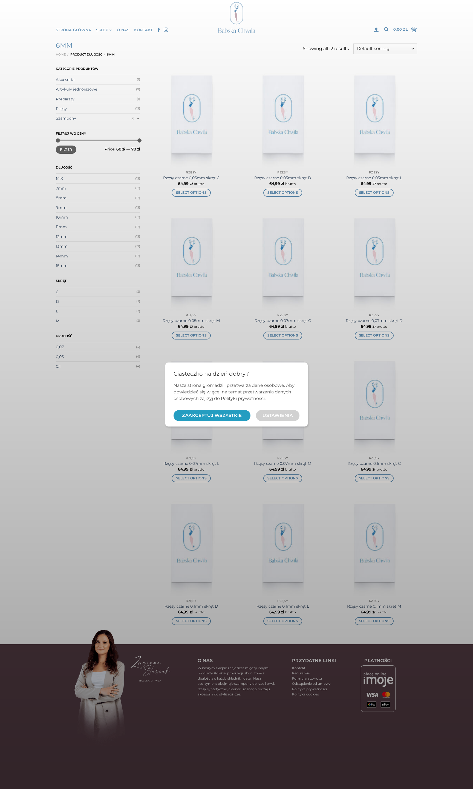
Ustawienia (278, 415)
